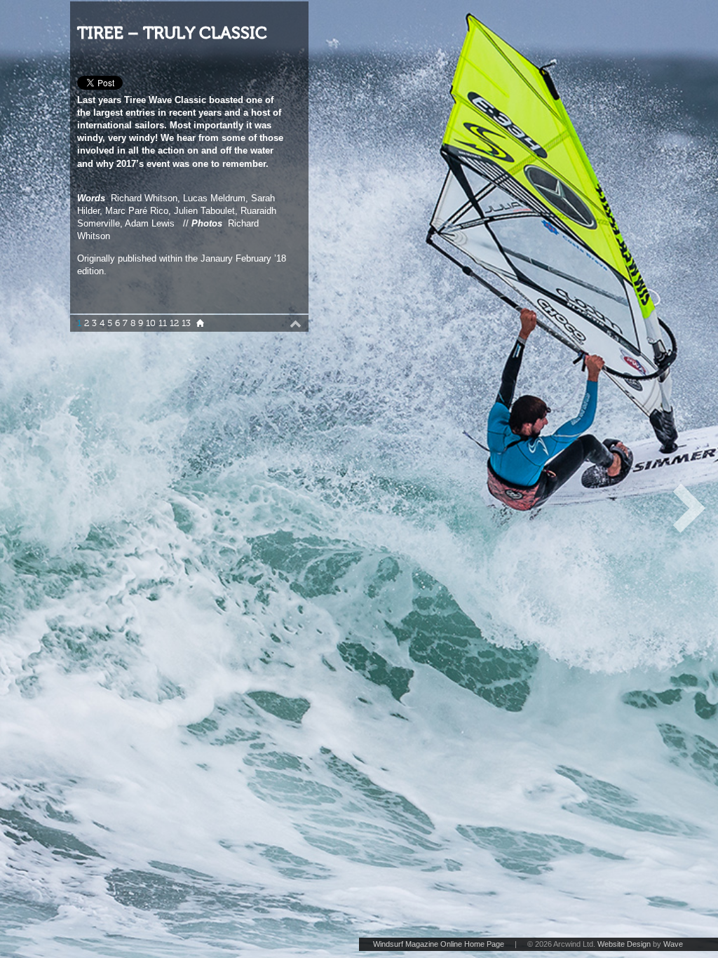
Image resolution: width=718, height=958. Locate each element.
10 (151, 323)
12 (174, 323)
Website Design (624, 944)
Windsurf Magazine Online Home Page (438, 944)
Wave (673, 944)
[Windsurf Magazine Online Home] (200, 323)
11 (162, 323)
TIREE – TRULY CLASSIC (172, 33)
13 (186, 323)
